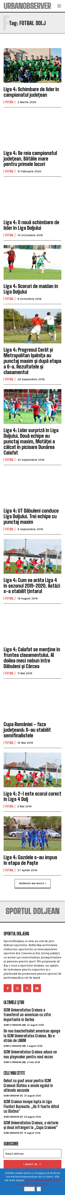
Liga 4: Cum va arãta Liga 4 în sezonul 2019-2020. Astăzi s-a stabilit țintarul (32, 585)
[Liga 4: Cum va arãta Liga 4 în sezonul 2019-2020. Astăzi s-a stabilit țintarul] (32, 556)
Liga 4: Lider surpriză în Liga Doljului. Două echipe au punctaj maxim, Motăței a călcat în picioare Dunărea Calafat (31, 441)
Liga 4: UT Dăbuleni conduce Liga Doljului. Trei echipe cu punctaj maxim (31, 516)
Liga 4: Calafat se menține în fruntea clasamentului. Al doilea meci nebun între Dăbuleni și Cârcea (32, 657)
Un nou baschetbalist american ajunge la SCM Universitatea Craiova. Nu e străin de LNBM (32, 1035)
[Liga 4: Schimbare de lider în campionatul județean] (32, 65)
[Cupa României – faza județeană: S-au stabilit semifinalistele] (32, 700)
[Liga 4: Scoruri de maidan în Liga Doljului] (32, 262)
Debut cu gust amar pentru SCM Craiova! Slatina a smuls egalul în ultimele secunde (28, 1085)
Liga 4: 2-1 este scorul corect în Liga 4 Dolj (32, 796)
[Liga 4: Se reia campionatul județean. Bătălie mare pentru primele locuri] (32, 129)
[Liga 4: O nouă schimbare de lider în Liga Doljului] (32, 198)
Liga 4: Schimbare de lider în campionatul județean (31, 92)
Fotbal (9, 102)
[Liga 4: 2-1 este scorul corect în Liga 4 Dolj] (32, 770)
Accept (29, 1189)
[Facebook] (8, 988)
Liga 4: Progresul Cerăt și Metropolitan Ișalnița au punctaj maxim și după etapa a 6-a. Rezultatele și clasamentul (32, 361)
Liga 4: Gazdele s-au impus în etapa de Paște (30, 860)
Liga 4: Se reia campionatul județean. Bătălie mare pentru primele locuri (30, 158)
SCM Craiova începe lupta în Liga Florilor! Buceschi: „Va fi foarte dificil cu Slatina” (31, 1106)
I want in (30, 1164)
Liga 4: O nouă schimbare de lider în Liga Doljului (31, 225)
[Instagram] (17, 988)
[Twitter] (27, 988)
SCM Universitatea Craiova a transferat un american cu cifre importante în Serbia (27, 1014)
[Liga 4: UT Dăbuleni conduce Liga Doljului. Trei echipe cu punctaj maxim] (32, 487)
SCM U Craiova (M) (15, 1025)
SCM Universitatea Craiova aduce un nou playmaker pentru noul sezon (30, 1054)
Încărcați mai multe (31, 883)
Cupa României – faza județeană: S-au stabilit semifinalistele (27, 729)
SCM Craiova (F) (13, 1095)
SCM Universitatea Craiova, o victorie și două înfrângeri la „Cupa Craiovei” (31, 1125)
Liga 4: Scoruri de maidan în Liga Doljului (31, 289)
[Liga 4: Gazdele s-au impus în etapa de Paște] (32, 833)
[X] (60, 1182)
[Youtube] (37, 988)
